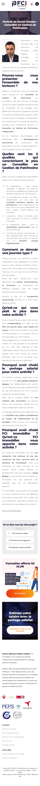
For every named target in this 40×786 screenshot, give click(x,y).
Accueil (4, 14)
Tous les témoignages (11, 511)
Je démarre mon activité (20, 547)
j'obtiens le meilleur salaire (20, 630)
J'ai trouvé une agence (20, 540)
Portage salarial (8, 745)
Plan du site (7, 741)
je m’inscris (20, 593)
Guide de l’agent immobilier (13, 754)
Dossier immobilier (9, 758)
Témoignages (12, 14)
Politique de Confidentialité (13, 737)
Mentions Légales (9, 729)
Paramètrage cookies (10, 733)
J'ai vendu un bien (20, 533)
